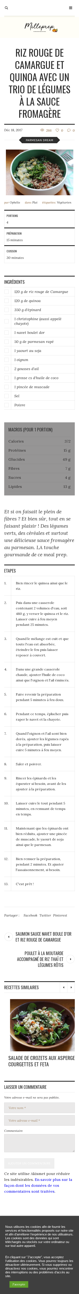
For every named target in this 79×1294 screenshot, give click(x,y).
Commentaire (13, 1131)
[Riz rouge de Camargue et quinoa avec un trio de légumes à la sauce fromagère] (39, 172)
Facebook (30, 915)
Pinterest (60, 915)
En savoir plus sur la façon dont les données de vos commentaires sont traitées (38, 1185)
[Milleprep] (39, 27)
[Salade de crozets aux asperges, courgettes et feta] (39, 1025)
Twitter (45, 915)
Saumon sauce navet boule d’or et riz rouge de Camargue (43, 937)
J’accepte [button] (18, 1284)
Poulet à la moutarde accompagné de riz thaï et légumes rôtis (40, 959)
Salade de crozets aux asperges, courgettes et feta (39, 1061)
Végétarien (64, 202)
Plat (34, 202)
